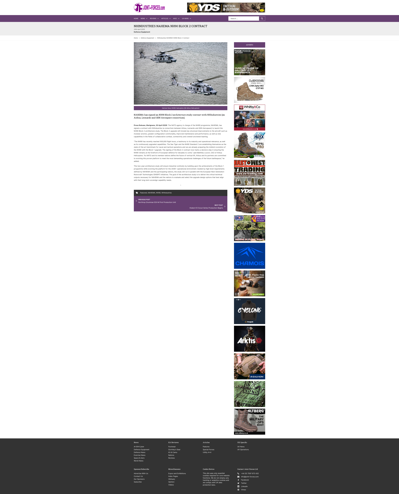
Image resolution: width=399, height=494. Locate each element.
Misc (175, 18)
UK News (185, 18)
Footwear (172, 447)
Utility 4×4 (207, 452)
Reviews (153, 18)
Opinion (171, 482)
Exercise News (139, 455)
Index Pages (173, 476)
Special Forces (208, 449)
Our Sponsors (139, 479)
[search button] (262, 18)
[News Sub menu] (146, 18)
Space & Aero (139, 458)
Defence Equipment (142, 32)
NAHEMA (151, 193)
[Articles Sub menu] (170, 18)
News (143, 18)
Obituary (171, 479)
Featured (143, 193)
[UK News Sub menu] (190, 18)
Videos (171, 485)
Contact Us (138, 476)
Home (136, 18)
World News (138, 461)
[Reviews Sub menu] (158, 18)
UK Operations (243, 449)
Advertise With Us (141, 473)
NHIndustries (167, 193)
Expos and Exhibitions (177, 473)
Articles (164, 18)
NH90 (158, 193)
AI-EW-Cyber (139, 447)
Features (206, 447)
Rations (171, 455)
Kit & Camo (172, 452)
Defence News (139, 452)
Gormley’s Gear (174, 449)
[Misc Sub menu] (178, 18)
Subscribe (138, 482)
